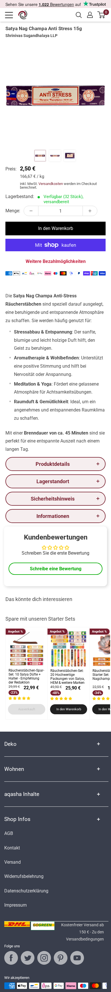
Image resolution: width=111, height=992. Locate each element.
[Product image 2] (55, 155)
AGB (8, 833)
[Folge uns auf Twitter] (27, 958)
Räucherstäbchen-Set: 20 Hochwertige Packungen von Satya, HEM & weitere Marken (67, 676)
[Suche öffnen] (79, 15)
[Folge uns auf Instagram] (44, 958)
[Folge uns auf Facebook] (11, 958)
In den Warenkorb (55, 228)
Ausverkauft (26, 709)
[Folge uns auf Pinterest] (60, 958)
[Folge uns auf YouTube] (77, 958)
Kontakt (12, 848)
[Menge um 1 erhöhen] (90, 211)
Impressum (15, 905)
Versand (12, 862)
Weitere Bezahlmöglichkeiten (56, 261)
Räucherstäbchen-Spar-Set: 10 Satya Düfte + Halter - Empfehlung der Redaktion (26, 676)
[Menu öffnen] (11, 15)
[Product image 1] (40, 155)
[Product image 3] (69, 155)
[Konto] (90, 15)
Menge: (12, 210)
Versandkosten (50, 184)
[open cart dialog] (101, 14)
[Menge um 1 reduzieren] (31, 211)
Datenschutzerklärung (26, 891)
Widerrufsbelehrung (24, 876)
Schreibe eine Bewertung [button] (55, 568)
